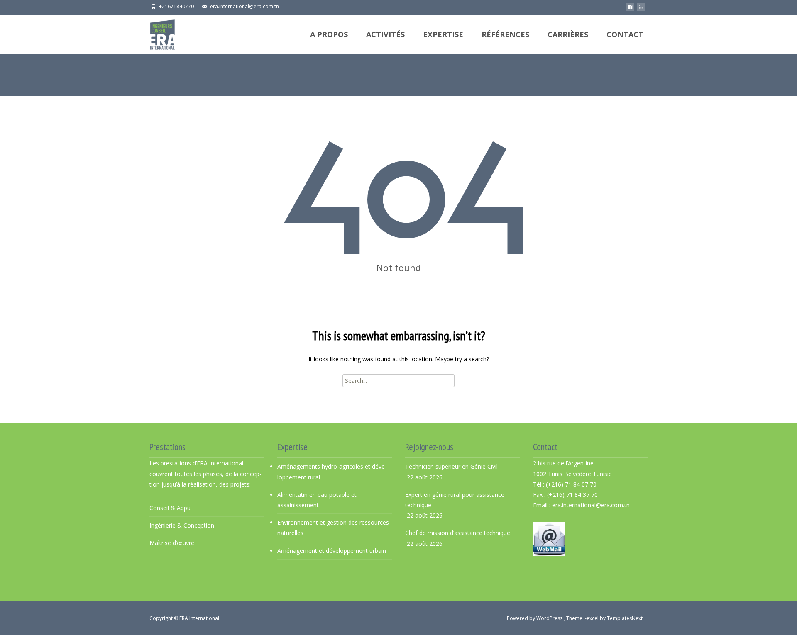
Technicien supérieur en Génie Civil (451, 466)
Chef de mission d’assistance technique (457, 533)
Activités (385, 34)
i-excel (592, 618)
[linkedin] (641, 9)
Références (505, 34)
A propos (329, 34)
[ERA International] (155, 32)
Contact (624, 34)
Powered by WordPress (535, 618)
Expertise (443, 34)
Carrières (568, 34)
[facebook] (630, 9)
